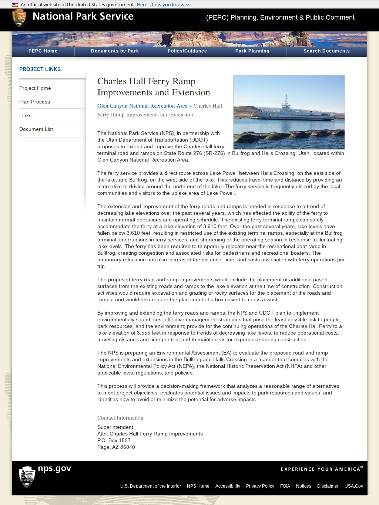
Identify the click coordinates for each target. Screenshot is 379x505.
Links (25, 115)
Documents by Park (115, 51)
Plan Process (34, 102)
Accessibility (227, 486)
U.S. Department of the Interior (150, 486)
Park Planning (252, 51)
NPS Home (198, 486)
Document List (36, 129)
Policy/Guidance (187, 51)
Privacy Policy (260, 486)
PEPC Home (43, 51)
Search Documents (326, 51)
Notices (303, 486)
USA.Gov (354, 486)
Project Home (35, 88)
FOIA (285, 486)
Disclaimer (328, 486)
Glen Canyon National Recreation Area (142, 105)
